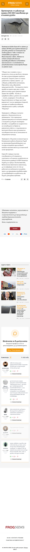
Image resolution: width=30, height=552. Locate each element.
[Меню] (27, 4)
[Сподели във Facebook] (5, 39)
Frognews (8, 179)
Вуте (5, 414)
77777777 (5, 448)
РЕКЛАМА (20, 538)
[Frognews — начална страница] (15, 527)
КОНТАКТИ (14, 538)
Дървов (5, 432)
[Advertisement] (15, 494)
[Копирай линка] (2, 39)
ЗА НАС (9, 538)
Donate (15, 229)
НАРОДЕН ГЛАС (5, 36)
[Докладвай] (18, 371)
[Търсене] (3, 4)
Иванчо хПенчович (5, 387)
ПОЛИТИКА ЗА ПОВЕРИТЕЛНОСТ (15, 540)
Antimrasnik (5, 368)
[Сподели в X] (8, 39)
